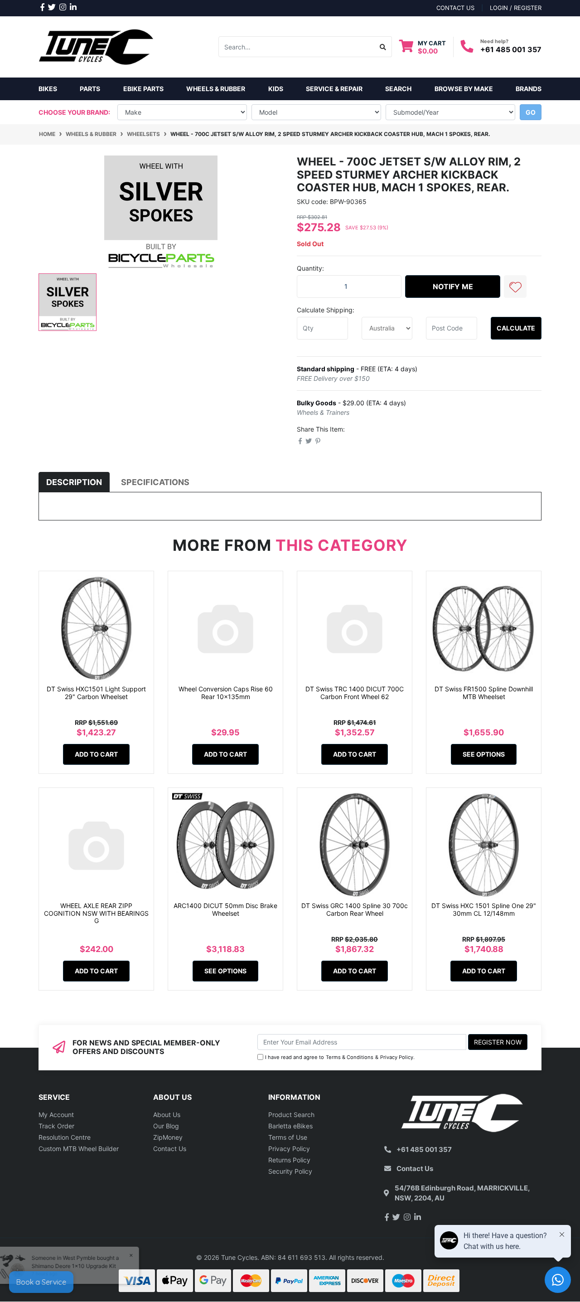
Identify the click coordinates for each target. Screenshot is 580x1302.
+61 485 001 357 (510, 49)
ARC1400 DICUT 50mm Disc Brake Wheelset (225, 909)
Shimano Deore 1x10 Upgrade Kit (80, 1266)
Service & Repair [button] (334, 88)
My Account (56, 1114)
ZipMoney (168, 1137)
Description (74, 482)
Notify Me (453, 286)
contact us (455, 7)
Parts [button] (90, 88)
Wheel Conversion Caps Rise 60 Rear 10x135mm (226, 692)
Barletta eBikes (290, 1126)
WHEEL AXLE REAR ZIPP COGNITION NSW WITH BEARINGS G (96, 913)
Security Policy (290, 1171)
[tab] (74, 482)
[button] (515, 286)
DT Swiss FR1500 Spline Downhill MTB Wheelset (484, 692)
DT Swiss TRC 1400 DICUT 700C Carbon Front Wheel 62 (354, 692)
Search (398, 88)
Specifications (155, 482)
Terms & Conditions (349, 1057)
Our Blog (166, 1126)
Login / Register (515, 7)
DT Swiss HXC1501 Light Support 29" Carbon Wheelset (96, 692)
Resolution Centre (65, 1137)
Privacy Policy (396, 1057)
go (531, 112)
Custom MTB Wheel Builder (79, 1148)
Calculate (516, 328)
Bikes (48, 88)
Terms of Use (287, 1137)
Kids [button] (275, 88)
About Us (166, 1114)
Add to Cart (96, 754)
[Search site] (383, 46)
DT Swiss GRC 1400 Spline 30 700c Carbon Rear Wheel (354, 909)
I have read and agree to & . (340, 1057)
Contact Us (169, 1148)
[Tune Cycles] (96, 46)
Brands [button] (528, 88)
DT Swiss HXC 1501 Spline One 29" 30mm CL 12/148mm (483, 909)
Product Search (291, 1114)
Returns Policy (289, 1160)
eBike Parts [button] (143, 88)
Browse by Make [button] (464, 88)
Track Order (56, 1126)
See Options (484, 754)
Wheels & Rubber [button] (215, 88)
